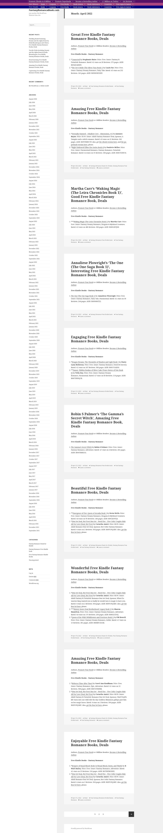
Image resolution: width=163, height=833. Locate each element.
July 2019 (32, 388)
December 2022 (34, 248)
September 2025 (34, 136)
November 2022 (34, 252)
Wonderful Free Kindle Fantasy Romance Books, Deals (97, 570)
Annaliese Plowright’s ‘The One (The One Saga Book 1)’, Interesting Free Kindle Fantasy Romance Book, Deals (97, 268)
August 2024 (33, 180)
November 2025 (34, 130)
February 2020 (33, 364)
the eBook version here (108, 142)
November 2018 (34, 415)
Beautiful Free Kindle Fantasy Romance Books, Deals (96, 490)
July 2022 (32, 265)
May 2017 (32, 476)
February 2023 (33, 242)
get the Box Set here (94, 705)
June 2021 (32, 310)
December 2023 (34, 208)
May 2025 (32, 150)
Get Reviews (127, 1)
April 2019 (32, 398)
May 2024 (32, 191)
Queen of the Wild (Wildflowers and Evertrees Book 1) (93, 617)
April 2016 (32, 517)
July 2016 (32, 507)
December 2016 (34, 493)
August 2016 (33, 503)
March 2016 (33, 520)
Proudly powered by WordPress (81, 828)
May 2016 (32, 514)
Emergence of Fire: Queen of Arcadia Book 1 (90, 513)
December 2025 (34, 126)
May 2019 (32, 395)
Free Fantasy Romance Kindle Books (101, 86)
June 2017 (32, 473)
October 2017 (33, 459)
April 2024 (32, 194)
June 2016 (32, 510)
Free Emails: (33, 7)
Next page (131, 814)
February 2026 (33, 119)
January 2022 (33, 286)
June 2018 (32, 432)
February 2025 (33, 160)
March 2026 (33, 116)
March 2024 (33, 197)
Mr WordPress (33, 86)
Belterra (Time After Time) (82, 683)
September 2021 (34, 299)
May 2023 (32, 231)
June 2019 (32, 391)
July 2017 (32, 469)
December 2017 (34, 452)
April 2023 (32, 235)
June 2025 (32, 146)
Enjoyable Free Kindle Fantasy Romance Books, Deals (96, 743)
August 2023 (33, 221)
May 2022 (32, 272)
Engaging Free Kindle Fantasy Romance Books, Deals (96, 339)
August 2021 (33, 303)
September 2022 (34, 259)
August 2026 (33, 99)
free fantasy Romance (88, 168)
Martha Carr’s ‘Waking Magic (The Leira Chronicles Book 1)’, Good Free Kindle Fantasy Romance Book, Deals (97, 194)
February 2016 (33, 524)
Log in (31, 573)
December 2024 (34, 167)
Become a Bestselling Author (86, 1)
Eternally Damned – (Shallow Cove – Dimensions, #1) (92, 134)
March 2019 (33, 401)
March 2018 (33, 442)
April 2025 (32, 153)
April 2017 (32, 480)
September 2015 (34, 531)
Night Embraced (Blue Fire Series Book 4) (88, 147)
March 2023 (33, 238)
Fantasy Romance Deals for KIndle (101, 166)
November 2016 (34, 497)
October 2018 (33, 418)
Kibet (86, 86)
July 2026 (32, 102)
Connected (76, 59)
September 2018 (34, 422)
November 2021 (34, 293)
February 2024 (33, 201)
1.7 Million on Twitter (110, 1)
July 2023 (32, 225)
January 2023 (33, 245)
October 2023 (33, 214)
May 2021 (32, 313)
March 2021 (33, 320)
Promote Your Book (85, 46)
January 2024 (33, 204)
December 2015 (34, 527)
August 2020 (33, 344)
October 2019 (33, 378)
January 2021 (33, 327)
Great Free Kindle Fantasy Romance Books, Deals (93, 36)
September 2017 (34, 463)
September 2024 (34, 177)
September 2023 (34, 218)
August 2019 (33, 384)
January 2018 (33, 449)
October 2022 (33, 255)
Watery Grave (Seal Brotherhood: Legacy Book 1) (92, 609)
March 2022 (33, 279)
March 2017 (33, 483)
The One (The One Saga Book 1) (83, 296)
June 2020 (32, 350)
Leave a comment (85, 88)
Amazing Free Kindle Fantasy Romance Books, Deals (95, 110)
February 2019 (33, 405)
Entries (32, 577)
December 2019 (34, 371)
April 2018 (32, 439)
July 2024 (32, 184)
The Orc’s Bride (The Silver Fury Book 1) (87, 68)
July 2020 (32, 347)
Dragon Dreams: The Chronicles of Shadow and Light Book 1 (95, 362)
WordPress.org (34, 583)
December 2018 (34, 412)
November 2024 (34, 170)
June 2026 (32, 106)
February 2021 (33, 323)
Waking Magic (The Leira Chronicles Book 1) (91, 222)
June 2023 (32, 228)
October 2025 (33, 133)
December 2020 (34, 330)
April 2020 (32, 357)
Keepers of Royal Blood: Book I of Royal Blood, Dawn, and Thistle (97, 766)
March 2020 (33, 361)
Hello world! (45, 86)
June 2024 (32, 187)
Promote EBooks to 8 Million (40, 1)
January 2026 (33, 123)
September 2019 (34, 381)
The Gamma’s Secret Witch (81, 447)
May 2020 (32, 354)
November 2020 (34, 333)
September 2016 (34, 500)
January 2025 (33, 163)
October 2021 (33, 296)
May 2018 (32, 435)
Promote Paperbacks (63, 1)
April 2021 (32, 316)
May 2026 (32, 109)
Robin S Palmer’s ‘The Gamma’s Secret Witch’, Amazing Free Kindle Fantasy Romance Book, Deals (97, 420)
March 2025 (33, 157)
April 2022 (32, 276)
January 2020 (33, 367)
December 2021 (34, 289)
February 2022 (33, 282)
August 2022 (33, 262)
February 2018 (33, 446)
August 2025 (33, 140)
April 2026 (32, 113)
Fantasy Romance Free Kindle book (101, 240)
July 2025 (32, 143)
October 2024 (33, 174)
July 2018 (32, 429)
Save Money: (34, 4)
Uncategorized (34, 560)
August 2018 (33, 425)
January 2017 (33, 490)
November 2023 (34, 211)
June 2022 (32, 269)
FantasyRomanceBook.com (44, 10)
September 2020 (34, 340)
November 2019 (34, 374)
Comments (34, 580)
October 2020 (33, 337)
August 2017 (33, 466)
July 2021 (32, 306)
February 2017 (33, 486)
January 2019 (33, 408)
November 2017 (34, 456)
